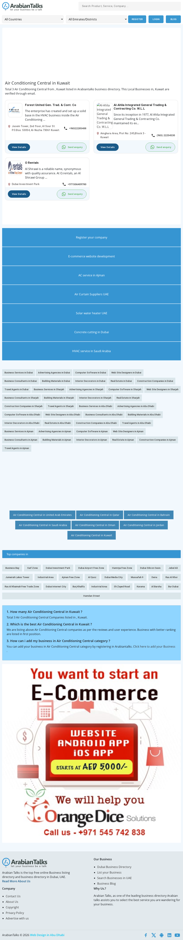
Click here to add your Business (154, 646)
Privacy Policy (15, 913)
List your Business (109, 872)
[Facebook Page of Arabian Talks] (145, 935)
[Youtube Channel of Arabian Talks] (177, 935)
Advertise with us (17, 918)
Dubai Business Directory (114, 867)
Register (137, 19)
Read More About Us (16, 881)
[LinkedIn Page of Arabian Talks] (169, 935)
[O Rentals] (15, 168)
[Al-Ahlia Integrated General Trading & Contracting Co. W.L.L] (105, 116)
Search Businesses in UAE (114, 878)
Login (156, 19)
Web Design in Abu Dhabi (47, 935)
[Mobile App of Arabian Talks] (161, 935)
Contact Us (13, 896)
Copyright (12, 907)
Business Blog (106, 883)
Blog (173, 19)
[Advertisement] (91, 55)
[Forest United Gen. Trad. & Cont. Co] (15, 110)
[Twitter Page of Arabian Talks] (153, 935)
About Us (12, 902)
